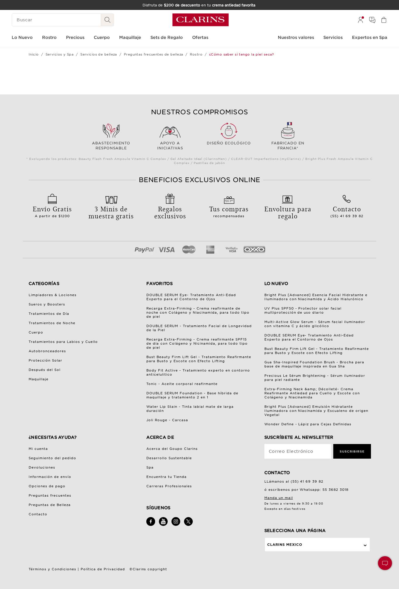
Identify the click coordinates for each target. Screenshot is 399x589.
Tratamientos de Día (49, 314)
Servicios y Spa (60, 54)
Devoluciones (42, 467)
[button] (385, 563)
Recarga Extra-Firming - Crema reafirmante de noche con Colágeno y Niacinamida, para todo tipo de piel (197, 312)
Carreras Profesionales (169, 486)
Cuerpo (36, 332)
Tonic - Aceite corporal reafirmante (182, 384)
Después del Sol (44, 370)
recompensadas (229, 211)
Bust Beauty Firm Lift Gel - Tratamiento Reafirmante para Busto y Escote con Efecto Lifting (198, 359)
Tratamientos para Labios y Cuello (63, 342)
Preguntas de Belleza (50, 505)
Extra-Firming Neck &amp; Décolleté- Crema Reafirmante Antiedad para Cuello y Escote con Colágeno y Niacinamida (312, 393)
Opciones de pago (47, 486)
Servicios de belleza (98, 54)
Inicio (34, 54)
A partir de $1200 (52, 211)
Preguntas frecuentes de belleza (153, 54)
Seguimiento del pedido (52, 458)
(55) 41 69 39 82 (346, 211)
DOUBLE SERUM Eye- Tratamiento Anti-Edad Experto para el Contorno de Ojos (191, 297)
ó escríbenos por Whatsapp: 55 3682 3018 (306, 490)
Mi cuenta (38, 449)
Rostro (196, 54)
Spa (150, 467)
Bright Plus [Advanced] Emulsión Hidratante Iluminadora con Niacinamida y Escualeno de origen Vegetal (316, 411)
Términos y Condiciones (52, 569)
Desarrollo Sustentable (169, 458)
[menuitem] (360, 19)
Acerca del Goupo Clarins (172, 449)
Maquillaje (38, 379)
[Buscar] (107, 19)
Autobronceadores (47, 351)
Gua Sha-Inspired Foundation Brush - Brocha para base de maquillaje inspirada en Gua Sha (314, 364)
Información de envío (50, 477)
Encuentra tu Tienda (166, 477)
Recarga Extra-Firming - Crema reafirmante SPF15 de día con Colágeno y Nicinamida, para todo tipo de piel (197, 343)
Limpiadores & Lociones (53, 295)
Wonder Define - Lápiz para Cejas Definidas (308, 424)
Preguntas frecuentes (50, 495)
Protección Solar (45, 360)
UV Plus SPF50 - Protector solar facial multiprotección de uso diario (303, 310)
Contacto (38, 514)
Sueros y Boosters (47, 304)
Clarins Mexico (284, 545)
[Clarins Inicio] (200, 20)
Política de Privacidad (103, 569)
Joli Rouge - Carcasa (167, 420)
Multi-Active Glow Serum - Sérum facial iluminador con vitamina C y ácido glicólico (314, 324)
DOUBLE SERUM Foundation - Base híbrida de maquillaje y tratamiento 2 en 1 (192, 395)
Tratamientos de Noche (52, 323)
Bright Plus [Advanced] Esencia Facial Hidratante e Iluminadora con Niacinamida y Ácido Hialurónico (316, 297)
